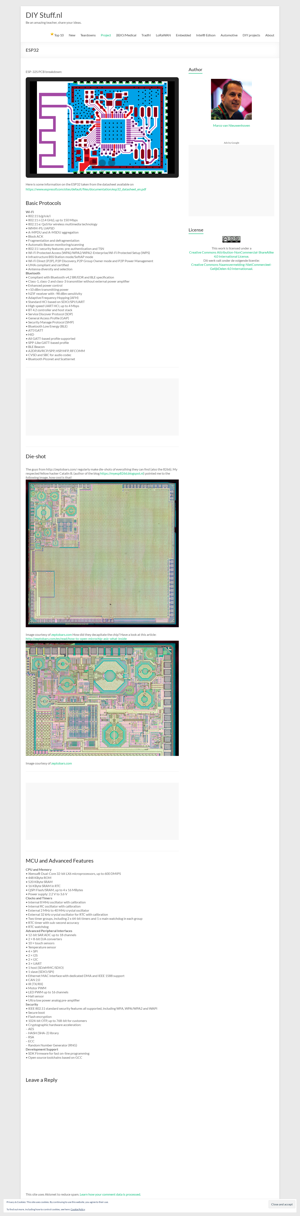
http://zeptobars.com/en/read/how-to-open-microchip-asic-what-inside (76, 638)
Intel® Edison (206, 35)
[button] (93, 163)
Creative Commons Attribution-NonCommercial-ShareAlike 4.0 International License (231, 254)
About (269, 35)
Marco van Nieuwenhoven (231, 125)
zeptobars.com (61, 634)
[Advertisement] (102, 407)
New (72, 35)
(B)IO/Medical (126, 35)
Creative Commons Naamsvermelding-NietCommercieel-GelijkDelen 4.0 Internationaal (231, 266)
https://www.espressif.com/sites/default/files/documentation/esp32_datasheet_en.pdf (86, 189)
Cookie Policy (78, 1209)
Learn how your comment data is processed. (110, 1194)
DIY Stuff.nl (44, 14)
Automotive (229, 35)
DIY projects (251, 35)
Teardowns (88, 35)
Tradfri (146, 35)
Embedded (183, 35)
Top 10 (59, 35)
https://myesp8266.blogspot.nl (121, 473)
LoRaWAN (163, 35)
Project (106, 35)
